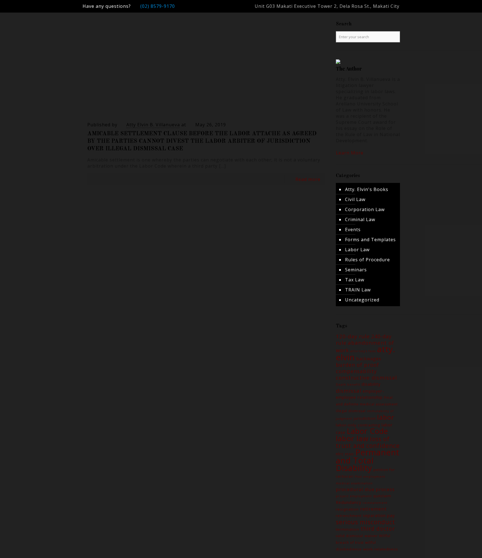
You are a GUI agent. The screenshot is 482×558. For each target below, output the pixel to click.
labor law (352, 438)
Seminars (356, 270)
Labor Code (367, 431)
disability (371, 384)
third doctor (378, 528)
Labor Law (357, 250)
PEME (349, 454)
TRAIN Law (358, 290)
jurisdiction (365, 418)
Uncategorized (362, 300)
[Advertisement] (203, 76)
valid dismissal (349, 535)
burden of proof (357, 364)
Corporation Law (365, 209)
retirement (373, 509)
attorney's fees (363, 351)
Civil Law (355, 199)
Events (353, 229)
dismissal (348, 390)
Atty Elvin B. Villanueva (153, 125)
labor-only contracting (358, 424)
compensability (356, 371)
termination (347, 529)
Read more (307, 179)
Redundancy (348, 502)
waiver (371, 535)
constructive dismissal (366, 377)
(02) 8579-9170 (157, 6)
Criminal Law (360, 219)
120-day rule (353, 336)
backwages (368, 359)
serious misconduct (365, 522)
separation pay (379, 515)
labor (385, 417)
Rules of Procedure (367, 260)
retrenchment (349, 515)
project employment (354, 496)
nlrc (340, 453)
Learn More (349, 153)
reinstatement (375, 503)
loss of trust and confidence (368, 442)
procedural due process (365, 489)
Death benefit (348, 385)
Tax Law (354, 280)
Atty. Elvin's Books (366, 189)
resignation (347, 509)
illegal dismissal (351, 411)
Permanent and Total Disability (367, 460)
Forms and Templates (370, 239)
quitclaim (382, 495)
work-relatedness (380, 549)
